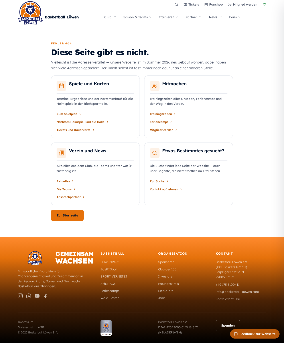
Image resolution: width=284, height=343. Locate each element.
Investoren (166, 276)
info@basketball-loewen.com (237, 292)
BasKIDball (109, 269)
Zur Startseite (67, 215)
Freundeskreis (168, 284)
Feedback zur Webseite (257, 334)
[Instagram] (20, 295)
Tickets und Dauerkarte (74, 130)
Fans (233, 17)
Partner (191, 17)
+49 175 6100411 (227, 285)
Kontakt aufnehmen (164, 189)
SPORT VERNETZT (114, 276)
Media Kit (165, 291)
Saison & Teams (135, 17)
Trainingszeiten (161, 114)
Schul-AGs (108, 284)
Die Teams (64, 189)
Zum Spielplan (67, 114)
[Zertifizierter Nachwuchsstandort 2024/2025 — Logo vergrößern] (126, 328)
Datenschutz (26, 327)
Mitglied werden (161, 130)
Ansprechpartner (69, 197)
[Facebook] (45, 295)
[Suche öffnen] (176, 4)
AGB (41, 327)
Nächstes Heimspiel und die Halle (81, 122)
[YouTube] (37, 295)
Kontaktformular (228, 299)
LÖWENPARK (110, 262)
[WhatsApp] (28, 295)
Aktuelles (63, 181)
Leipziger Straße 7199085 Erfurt (230, 274)
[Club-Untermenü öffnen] (116, 16)
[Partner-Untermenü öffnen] (202, 16)
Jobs (162, 298)
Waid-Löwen (110, 298)
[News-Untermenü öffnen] (222, 16)
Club (107, 17)
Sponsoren (166, 262)
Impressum (25, 322)
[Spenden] (264, 4)
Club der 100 (167, 269)
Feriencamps (159, 122)
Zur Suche (157, 181)
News (213, 17)
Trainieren (166, 17)
